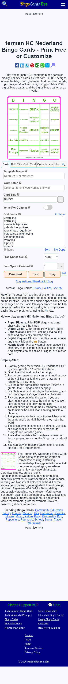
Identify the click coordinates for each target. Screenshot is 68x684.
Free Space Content (16, 266)
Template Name (13, 171)
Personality (49, 516)
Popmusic (27, 519)
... (60, 199)
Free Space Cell (13, 256)
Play (52, 274)
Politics (46, 288)
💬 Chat (54, 605)
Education (56, 510)
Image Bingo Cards (48, 619)
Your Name (10, 182)
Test (35, 274)
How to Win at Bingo (49, 627)
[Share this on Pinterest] (32, 65)
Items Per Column (15, 207)
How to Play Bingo (15, 627)
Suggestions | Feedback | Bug (34, 281)
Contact (29, 635)
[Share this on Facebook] (17, 65)
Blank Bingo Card (47, 611)
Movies (9, 516)
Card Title (9, 194)
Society (57, 288)
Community (42, 510)
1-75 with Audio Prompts (18, 615)
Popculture (12, 519)
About (28, 643)
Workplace (34, 522)
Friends (16, 513)
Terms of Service (34, 648)
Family (6, 513)
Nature (28, 516)
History (36, 288)
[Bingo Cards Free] (34, 6)
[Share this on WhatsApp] (42, 65)
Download (15, 274)
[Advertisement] (34, 24)
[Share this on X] (27, 65)
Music (19, 516)
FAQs (28, 639)
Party (37, 516)
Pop (59, 516)
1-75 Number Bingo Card (18, 611)
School (38, 519)
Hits (36, 513)
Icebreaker (46, 513)
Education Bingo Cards (50, 615)
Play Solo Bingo (13, 623)
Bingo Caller (11, 619)
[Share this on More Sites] (37, 65)
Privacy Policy (32, 652)
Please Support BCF (23, 605)
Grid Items (10, 214)
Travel (58, 519)
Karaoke (60, 513)
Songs (48, 519)
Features (43, 623)
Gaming (28, 513)
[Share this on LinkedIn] (22, 65)
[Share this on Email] (47, 65)
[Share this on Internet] (52, 65)
